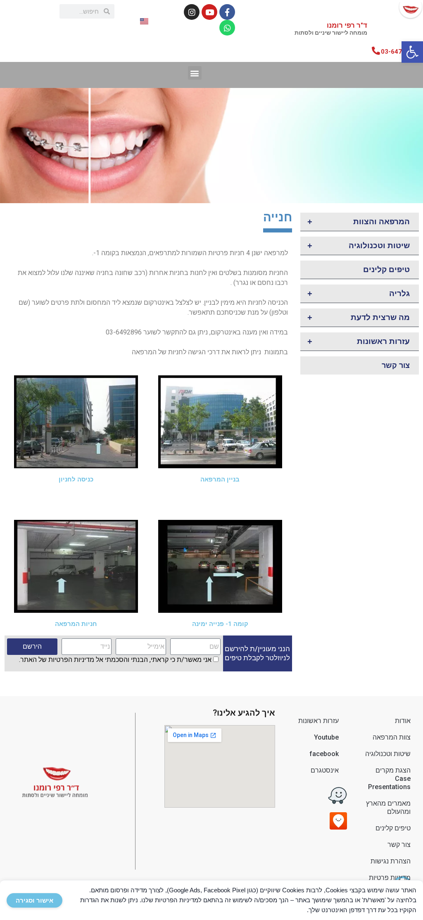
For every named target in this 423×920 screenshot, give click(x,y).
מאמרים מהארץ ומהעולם (388, 807)
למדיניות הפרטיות (178, 899)
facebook (324, 754)
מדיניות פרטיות (390, 878)
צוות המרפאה (392, 737)
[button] (412, 52)
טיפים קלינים (386, 269)
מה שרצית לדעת (358, 317)
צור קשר (396, 365)
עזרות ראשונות (358, 341)
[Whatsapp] (227, 28)
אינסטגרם (325, 770)
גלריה (358, 293)
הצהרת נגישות (391, 861)
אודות (403, 721)
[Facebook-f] (227, 12)
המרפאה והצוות (358, 221)
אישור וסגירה (34, 900)
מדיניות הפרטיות (71, 660)
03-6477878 (399, 51)
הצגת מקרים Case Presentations (389, 778)
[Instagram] (192, 12)
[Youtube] (209, 12)
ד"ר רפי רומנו (331, 28)
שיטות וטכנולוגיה (358, 245)
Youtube (326, 737)
